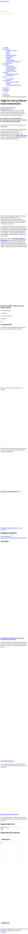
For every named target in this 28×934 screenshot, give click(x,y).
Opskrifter (6, 64)
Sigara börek (23, 135)
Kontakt (8, 83)
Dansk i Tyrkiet (4, 11)
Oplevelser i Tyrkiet (11, 50)
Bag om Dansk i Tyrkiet (12, 82)
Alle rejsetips (9, 75)
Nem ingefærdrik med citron (7, 761)
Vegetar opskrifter (11, 71)
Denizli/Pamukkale (11, 55)
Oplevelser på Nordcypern (13, 61)
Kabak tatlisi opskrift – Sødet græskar (9, 814)
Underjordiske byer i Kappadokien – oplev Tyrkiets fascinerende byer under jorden (12, 638)
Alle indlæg (4, 528)
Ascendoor (11, 930)
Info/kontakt (6, 80)
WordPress (4, 932)
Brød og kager (10, 69)
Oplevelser (6, 49)
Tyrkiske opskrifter (11, 68)
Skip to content (5, 1)
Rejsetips (5, 72)
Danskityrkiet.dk (7, 109)
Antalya (8, 53)
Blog (4, 77)
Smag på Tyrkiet (7, 63)
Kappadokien (9, 57)
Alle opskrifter (10, 66)
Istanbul (8, 58)
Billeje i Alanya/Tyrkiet (12, 74)
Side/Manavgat (10, 60)
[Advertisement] (14, 29)
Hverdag (5, 47)
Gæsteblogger (10, 79)
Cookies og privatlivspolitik (13, 85)
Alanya (8, 52)
